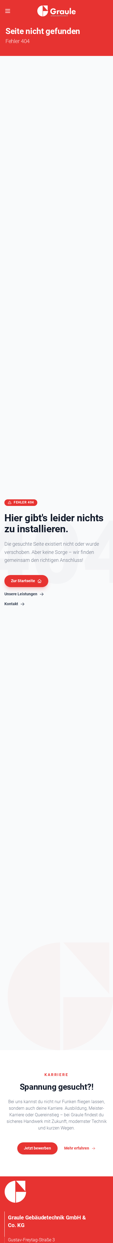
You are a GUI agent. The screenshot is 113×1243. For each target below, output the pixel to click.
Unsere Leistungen (20, 594)
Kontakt (11, 604)
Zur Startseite (23, 581)
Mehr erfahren (76, 1148)
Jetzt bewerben (37, 1148)
